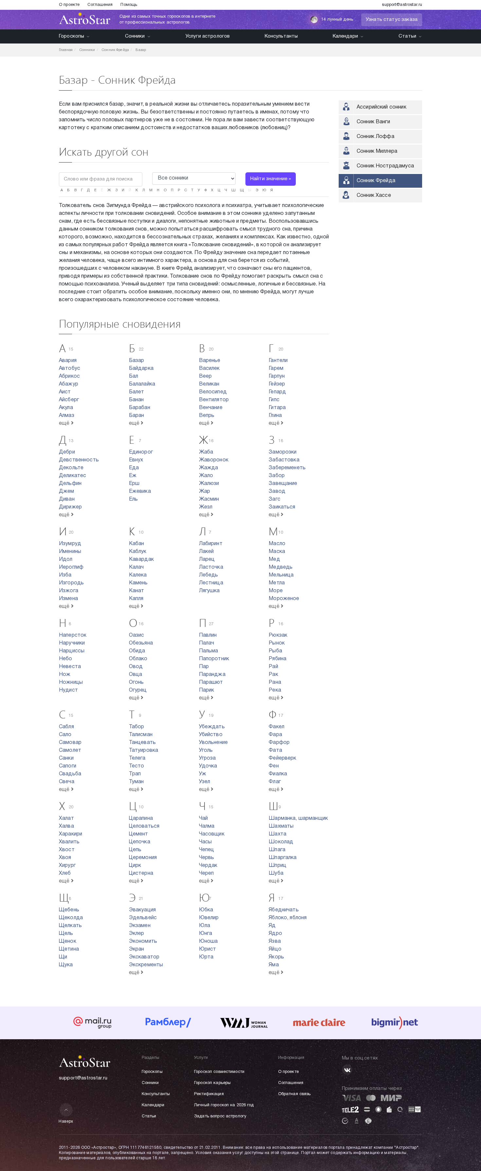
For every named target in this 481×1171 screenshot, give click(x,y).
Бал (133, 376)
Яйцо (275, 949)
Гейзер (277, 384)
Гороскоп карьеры (212, 1083)
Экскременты (146, 965)
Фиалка (278, 774)
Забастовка (284, 460)
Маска (277, 551)
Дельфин (70, 483)
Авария (68, 360)
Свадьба (70, 774)
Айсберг (69, 400)
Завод (277, 491)
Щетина (69, 949)
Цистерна (141, 873)
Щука (66, 965)
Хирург (67, 865)
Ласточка (211, 567)
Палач (206, 643)
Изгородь (71, 583)
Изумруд (70, 544)
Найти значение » (270, 179)
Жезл (206, 507)
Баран (136, 415)
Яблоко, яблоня (288, 918)
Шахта (277, 834)
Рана (275, 682)
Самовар (70, 742)
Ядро (275, 933)
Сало (65, 734)
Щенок (67, 941)
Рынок (277, 643)
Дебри (67, 452)
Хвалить (69, 842)
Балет (136, 392)
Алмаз (66, 415)
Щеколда (71, 918)
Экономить (143, 941)
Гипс (274, 400)
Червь (206, 857)
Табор (136, 727)
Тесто (136, 766)
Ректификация (209, 1094)
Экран (136, 949)
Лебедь (208, 575)
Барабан (139, 407)
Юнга (205, 933)
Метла (277, 583)
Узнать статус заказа (392, 19)
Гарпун (277, 376)
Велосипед (213, 392)
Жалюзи (209, 483)
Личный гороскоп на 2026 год (224, 1105)
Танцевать (142, 742)
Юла (204, 925)
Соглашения (100, 5)
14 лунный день (337, 20)
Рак (273, 674)
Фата (275, 750)
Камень (138, 583)
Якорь (276, 957)
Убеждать (212, 727)
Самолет (70, 750)
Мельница (281, 575)
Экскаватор (144, 957)
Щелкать (70, 925)
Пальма (208, 651)
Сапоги (67, 766)
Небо (65, 659)
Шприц (277, 865)
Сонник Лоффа (375, 136)
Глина (275, 415)
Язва (275, 941)
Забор (277, 476)
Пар (204, 666)
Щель (66, 933)
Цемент (138, 834)
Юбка (206, 910)
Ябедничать (284, 910)
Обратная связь (294, 1094)
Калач (136, 567)
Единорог (141, 452)
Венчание (211, 407)
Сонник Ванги (373, 122)
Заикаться (282, 507)
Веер (205, 376)
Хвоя (65, 857)
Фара (275, 734)
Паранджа (212, 674)
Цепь (135, 850)
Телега (137, 758)
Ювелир (209, 918)
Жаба (206, 452)
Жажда (208, 468)
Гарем (276, 368)
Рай (273, 666)
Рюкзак (278, 635)
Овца (135, 674)
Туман (136, 782)
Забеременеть (287, 468)
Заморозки (282, 452)
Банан (136, 400)
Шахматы (281, 826)
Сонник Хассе (374, 195)
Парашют (211, 682)
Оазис (136, 635)
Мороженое (284, 598)
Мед (274, 559)
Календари (345, 36)
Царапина (141, 818)
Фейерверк (282, 758)
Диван (67, 499)
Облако (138, 659)
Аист (65, 392)
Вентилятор (214, 400)
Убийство (211, 734)
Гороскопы (71, 36)
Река (275, 690)
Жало (206, 476)
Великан (209, 384)
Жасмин (209, 499)
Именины (70, 551)
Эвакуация (142, 910)
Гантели (278, 360)
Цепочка (139, 842)
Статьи (407, 36)
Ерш (134, 483)
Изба (65, 575)
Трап (135, 774)
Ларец (207, 559)
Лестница (211, 583)
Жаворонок (213, 460)
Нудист (68, 690)
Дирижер (70, 507)
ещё (65, 423)
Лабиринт (211, 544)
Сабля (66, 727)
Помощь (128, 5)
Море (276, 591)
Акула (66, 407)
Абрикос (69, 376)
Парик (206, 690)
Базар (136, 360)
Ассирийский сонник (381, 107)
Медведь (281, 567)
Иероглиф (71, 567)
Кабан (136, 544)
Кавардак (141, 559)
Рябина (277, 659)
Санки (66, 758)
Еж (132, 476)
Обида (137, 651)
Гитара (277, 407)
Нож (64, 674)
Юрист (207, 949)
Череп (206, 873)
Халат (66, 818)
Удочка (208, 766)
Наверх (66, 1121)
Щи (63, 957)
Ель (133, 499)
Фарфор (279, 742)
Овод (136, 666)
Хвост (67, 850)
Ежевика (140, 491)
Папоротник (214, 659)
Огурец (138, 690)
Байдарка (141, 368)
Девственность (79, 460)
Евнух (136, 460)
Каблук (138, 551)
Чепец (206, 850)
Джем (66, 491)
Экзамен (140, 925)
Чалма (207, 826)
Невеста (70, 666)
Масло (277, 544)
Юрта (206, 957)
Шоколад (281, 842)
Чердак (208, 865)
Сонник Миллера (377, 151)
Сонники (135, 36)
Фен (273, 766)
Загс (274, 499)
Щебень (69, 910)
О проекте (69, 5)
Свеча (66, 782)
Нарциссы (71, 651)
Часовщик (211, 834)
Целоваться (144, 826)
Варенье (210, 360)
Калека (138, 575)
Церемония (143, 857)
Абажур (68, 384)
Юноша (208, 941)
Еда (134, 468)
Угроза (207, 758)
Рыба (275, 651)
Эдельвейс (143, 918)
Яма (273, 965)
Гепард (277, 392)
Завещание (283, 483)
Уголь (206, 750)
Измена (68, 598)
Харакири (70, 834)
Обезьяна (141, 643)
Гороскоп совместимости (219, 1072)
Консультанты (281, 36)
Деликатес (72, 476)
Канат (136, 591)
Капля (136, 598)
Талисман (140, 734)
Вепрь (207, 415)
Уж (202, 774)
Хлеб (65, 873)
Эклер (136, 933)
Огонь (136, 682)
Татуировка (143, 750)
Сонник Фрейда (376, 181)
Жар (204, 491)
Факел (276, 727)
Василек (209, 368)
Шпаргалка (282, 857)
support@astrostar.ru (402, 5)
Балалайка (142, 384)
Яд (272, 925)
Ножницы (71, 682)
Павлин (208, 635)
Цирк (135, 865)
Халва (66, 826)
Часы (205, 842)
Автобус (69, 368)
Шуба (276, 873)
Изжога (68, 591)
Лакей (206, 551)
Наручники (72, 643)
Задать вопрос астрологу (220, 1116)
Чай (203, 818)
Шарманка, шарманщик (298, 818)
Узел (204, 782)
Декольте (71, 468)
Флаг (275, 782)
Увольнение (213, 742)
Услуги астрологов (208, 36)
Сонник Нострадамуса (385, 166)
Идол (66, 559)
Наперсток (72, 635)
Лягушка (209, 591)
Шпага (277, 850)
